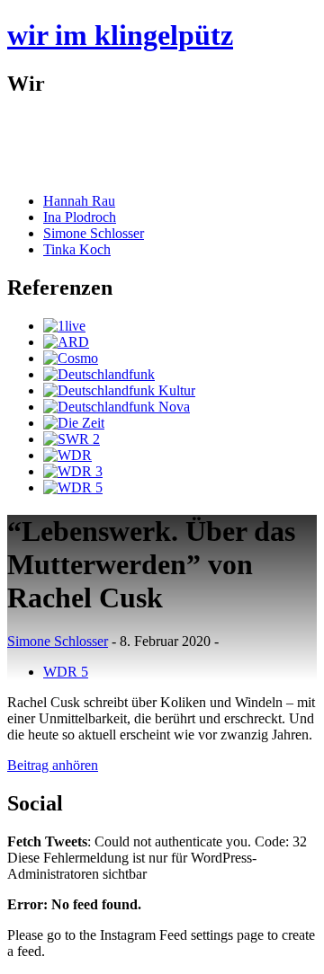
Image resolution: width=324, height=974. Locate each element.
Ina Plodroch (79, 217)
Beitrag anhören (52, 765)
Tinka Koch (77, 249)
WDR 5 (65, 671)
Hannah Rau (79, 200)
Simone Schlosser (93, 233)
